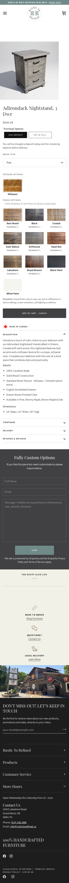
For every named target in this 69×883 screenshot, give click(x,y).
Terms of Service (36, 561)
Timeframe (9, 422)
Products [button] (10, 762)
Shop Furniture (34, 618)
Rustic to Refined (20, 869)
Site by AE (28, 872)
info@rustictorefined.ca (23, 826)
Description (10, 334)
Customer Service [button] (17, 774)
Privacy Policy (12, 872)
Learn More (34, 659)
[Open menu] (8, 13)
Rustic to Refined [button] (17, 750)
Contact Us (34, 639)
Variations (12, 226)
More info (55, 2)
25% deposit (15, 135)
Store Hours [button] (12, 786)
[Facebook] (4, 856)
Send (34, 550)
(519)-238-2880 (19, 822)
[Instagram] (11, 856)
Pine (9, 162)
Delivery (8, 430)
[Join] (63, 729)
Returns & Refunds (14, 438)
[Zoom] (7, 93)
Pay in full (40, 135)
